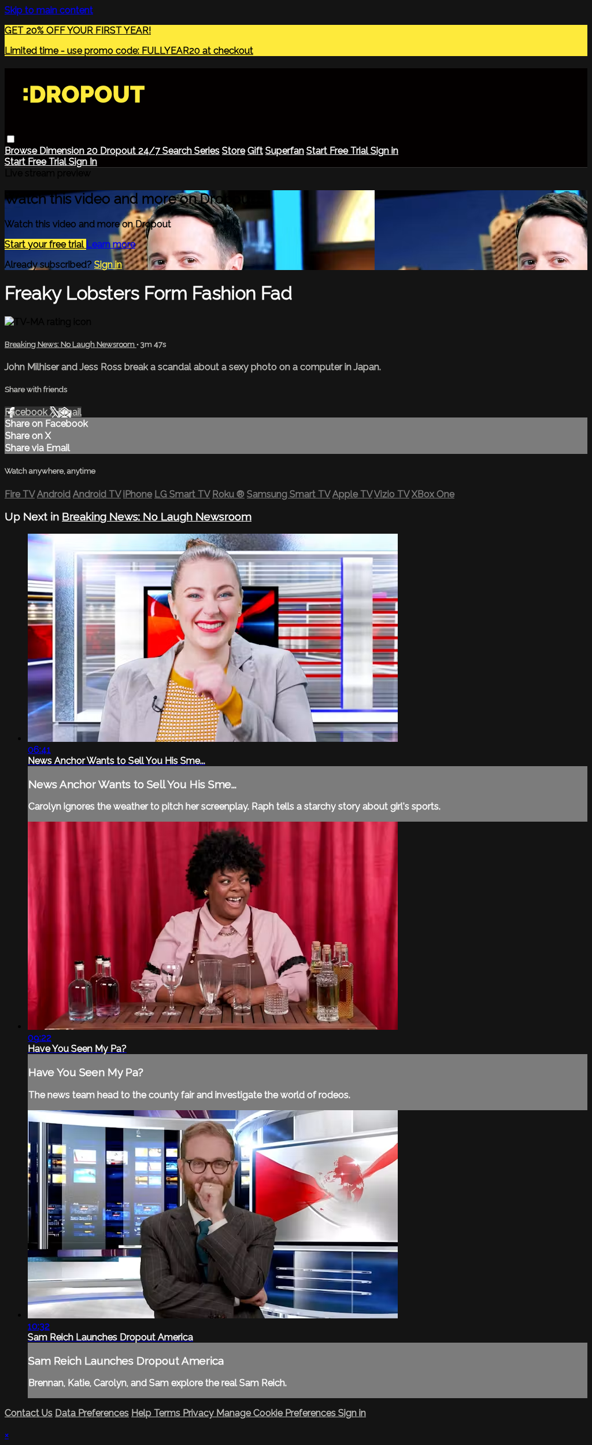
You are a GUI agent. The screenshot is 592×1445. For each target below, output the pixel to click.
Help (142, 1412)
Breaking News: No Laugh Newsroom (70, 344)
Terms (168, 1412)
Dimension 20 (69, 150)
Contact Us (29, 1412)
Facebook (27, 411)
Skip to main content (49, 10)
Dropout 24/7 (131, 150)
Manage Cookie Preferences (277, 1412)
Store (233, 150)
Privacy (199, 1412)
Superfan (284, 150)
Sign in (384, 150)
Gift (255, 150)
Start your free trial (45, 244)
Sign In (83, 161)
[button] (10, 139)
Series (207, 150)
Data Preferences (92, 1412)
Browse (22, 150)
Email (70, 411)
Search (178, 150)
